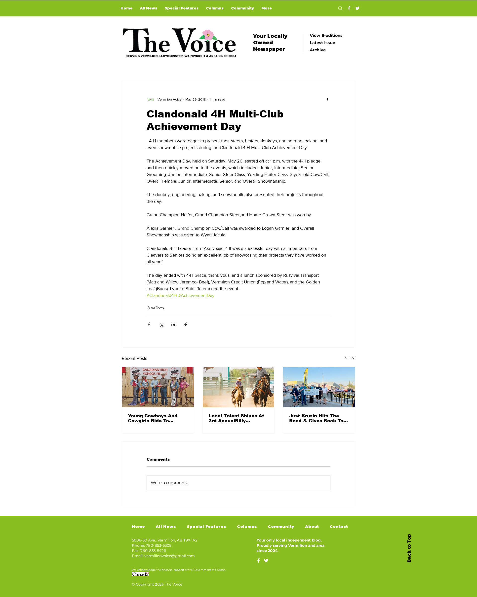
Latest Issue (322, 42)
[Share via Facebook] (149, 324)
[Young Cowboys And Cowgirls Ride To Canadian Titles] (158, 387)
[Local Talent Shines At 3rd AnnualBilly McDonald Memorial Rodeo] (239, 387)
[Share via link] (185, 324)
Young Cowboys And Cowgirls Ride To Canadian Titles (152, 418)
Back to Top (409, 548)
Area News (156, 307)
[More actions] (327, 99)
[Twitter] (357, 8)
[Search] (340, 8)
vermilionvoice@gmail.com (169, 555)
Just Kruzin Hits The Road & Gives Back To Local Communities (316, 418)
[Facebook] (349, 8)
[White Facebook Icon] (258, 560)
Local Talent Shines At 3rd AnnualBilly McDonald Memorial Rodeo (236, 418)
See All (350, 358)
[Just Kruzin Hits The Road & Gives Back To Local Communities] (319, 387)
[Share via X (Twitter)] (161, 324)
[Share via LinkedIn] (173, 324)
